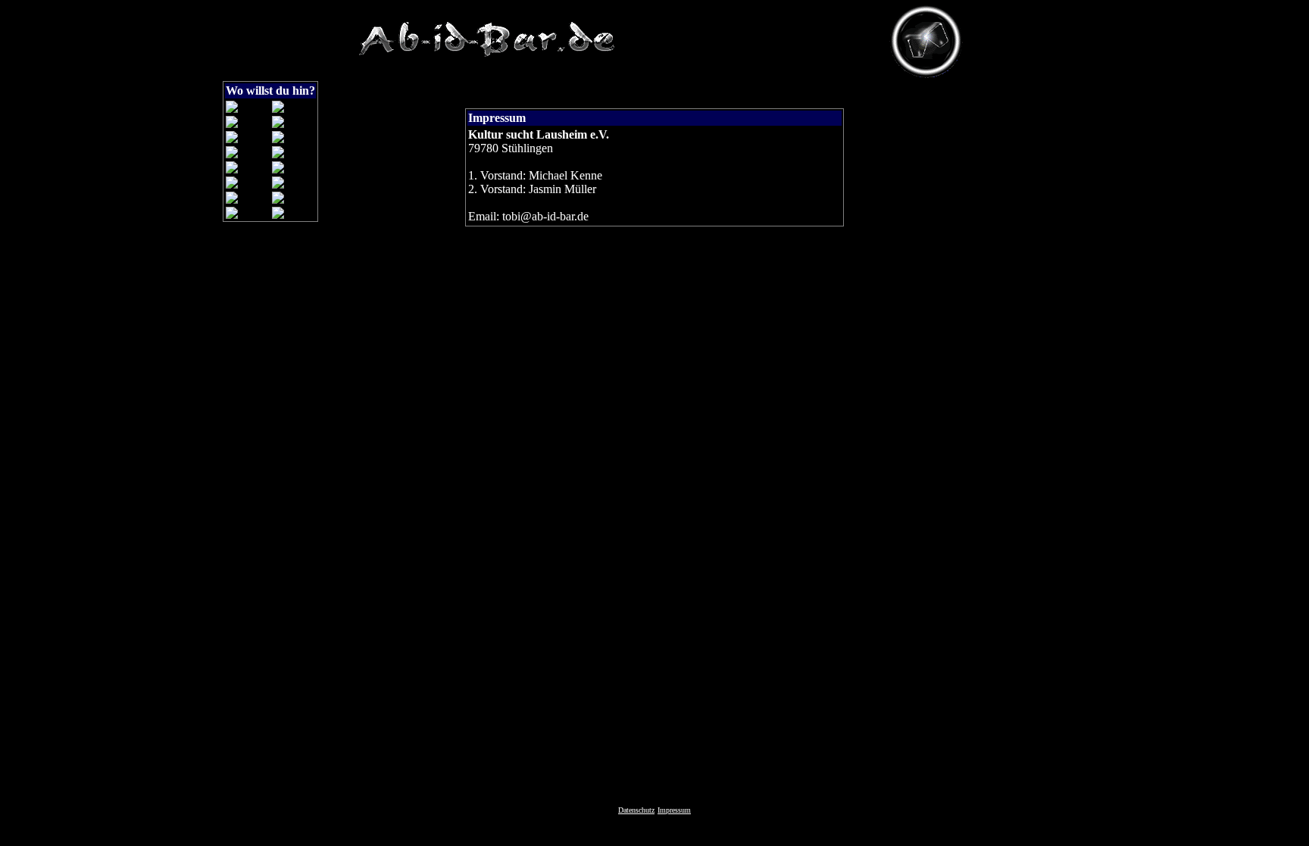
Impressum (674, 810)
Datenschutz (636, 810)
